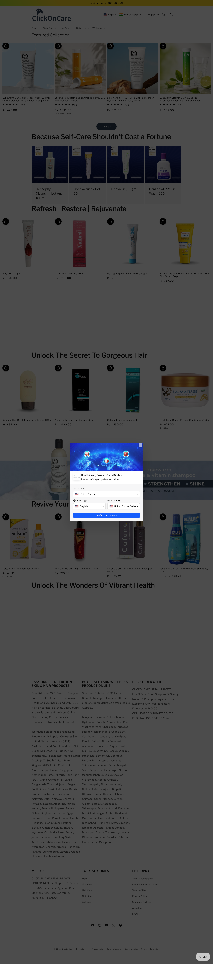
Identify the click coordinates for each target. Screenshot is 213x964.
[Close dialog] (140, 445)
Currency (116, 500)
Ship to (80, 488)
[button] (106, 494)
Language (82, 500)
